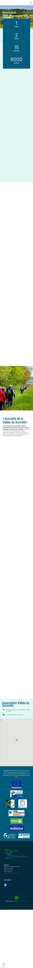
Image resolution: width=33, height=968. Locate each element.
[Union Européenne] (16, 787)
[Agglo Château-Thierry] (9, 838)
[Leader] (10, 807)
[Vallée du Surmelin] (10, 2)
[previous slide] (25, 441)
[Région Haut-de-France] (22, 807)
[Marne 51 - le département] (16, 823)
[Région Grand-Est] (17, 830)
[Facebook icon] (16, 903)
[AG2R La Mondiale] (16, 815)
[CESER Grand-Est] (24, 837)
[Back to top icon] (16, 898)
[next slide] (28, 441)
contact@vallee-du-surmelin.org (15, 714)
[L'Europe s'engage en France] (16, 797)
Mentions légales (23, 901)
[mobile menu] (30, 2)
